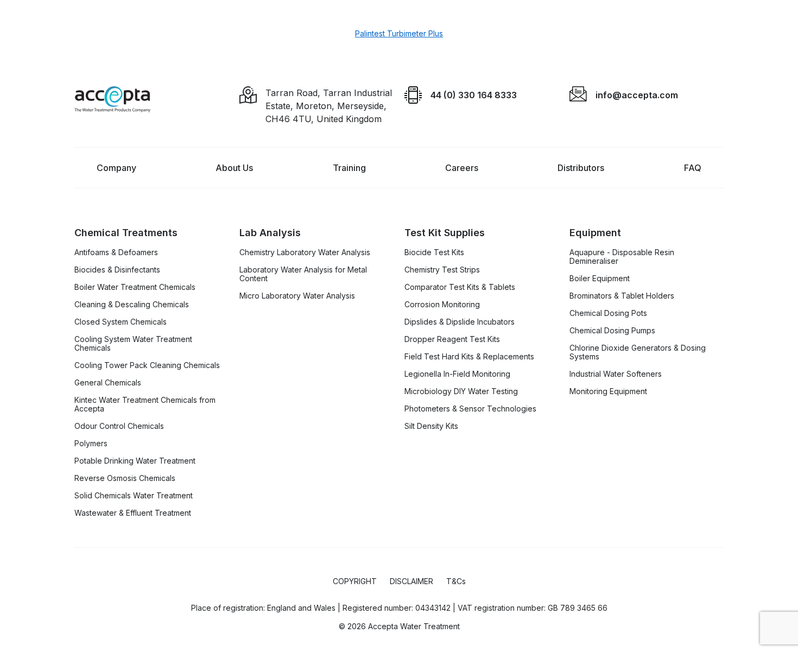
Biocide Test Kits (434, 252)
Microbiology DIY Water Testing (461, 391)
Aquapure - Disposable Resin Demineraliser (621, 256)
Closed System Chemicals (120, 322)
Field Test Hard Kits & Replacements (469, 356)
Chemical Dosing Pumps (612, 330)
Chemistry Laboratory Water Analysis (304, 252)
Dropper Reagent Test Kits (452, 339)
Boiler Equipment (599, 278)
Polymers (90, 443)
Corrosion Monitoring (442, 304)
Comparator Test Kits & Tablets (459, 287)
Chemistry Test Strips (442, 269)
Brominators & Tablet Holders (621, 296)
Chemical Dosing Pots (608, 313)
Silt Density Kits (431, 426)
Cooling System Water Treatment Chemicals (133, 343)
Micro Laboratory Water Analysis (297, 296)
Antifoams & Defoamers (116, 252)
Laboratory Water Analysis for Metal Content (303, 274)
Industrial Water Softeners (615, 374)
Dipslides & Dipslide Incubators (459, 322)
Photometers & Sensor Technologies (470, 408)
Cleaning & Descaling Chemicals (131, 304)
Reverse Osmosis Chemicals (124, 478)
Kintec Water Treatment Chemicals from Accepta (145, 404)
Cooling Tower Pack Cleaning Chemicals (147, 365)
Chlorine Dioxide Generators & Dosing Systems (637, 352)
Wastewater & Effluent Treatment (132, 513)
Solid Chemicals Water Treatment (133, 495)
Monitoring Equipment (608, 391)
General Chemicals (107, 382)
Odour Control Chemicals (119, 426)
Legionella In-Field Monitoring (457, 374)
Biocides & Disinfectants (117, 269)
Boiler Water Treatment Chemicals (134, 287)
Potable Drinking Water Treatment (134, 461)
